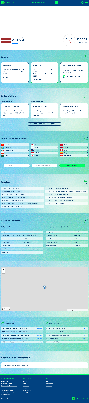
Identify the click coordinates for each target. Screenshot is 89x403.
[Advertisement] (44, 18)
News (47, 381)
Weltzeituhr (4, 381)
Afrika (25, 381)
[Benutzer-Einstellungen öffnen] (82, 2)
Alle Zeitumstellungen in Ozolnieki (44, 124)
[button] (44, 287)
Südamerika (26, 392)
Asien (25, 383)
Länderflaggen (5, 397)
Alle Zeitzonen (5, 388)
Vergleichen (72, 166)
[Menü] (86, 2)
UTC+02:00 (7, 77)
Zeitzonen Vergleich (6, 383)
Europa (25, 388)
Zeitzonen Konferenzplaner (9, 386)
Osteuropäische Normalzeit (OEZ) (14, 69)
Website (39, 328)
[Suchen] (56, 2)
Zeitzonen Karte (5, 394)
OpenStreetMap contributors (80, 310)
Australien (26, 386)
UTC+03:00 (37, 79)
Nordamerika (27, 390)
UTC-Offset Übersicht (7, 392)
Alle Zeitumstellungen (7, 390)
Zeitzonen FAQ (5, 399)
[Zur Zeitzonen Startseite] (9, 2)
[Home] (80, 398)
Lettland (15, 43)
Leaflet (70, 310)
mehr (84, 328)
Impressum (49, 386)
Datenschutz (49, 383)
